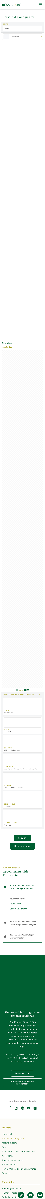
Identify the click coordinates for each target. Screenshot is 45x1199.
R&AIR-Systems (10, 1164)
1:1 (28, 690)
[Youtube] (28, 1108)
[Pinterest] (22, 1108)
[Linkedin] (35, 1108)
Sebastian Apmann (18, 908)
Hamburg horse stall (11, 1188)
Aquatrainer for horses (12, 1160)
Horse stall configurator (13, 1138)
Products (6, 1173)
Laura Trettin (15, 903)
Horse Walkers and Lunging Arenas (19, 1168)
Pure (4, 1147)
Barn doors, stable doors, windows (18, 1151)
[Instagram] (16, 1108)
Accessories (7, 1155)
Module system (9, 1142)
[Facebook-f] (10, 1108)
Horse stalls (8, 1134)
